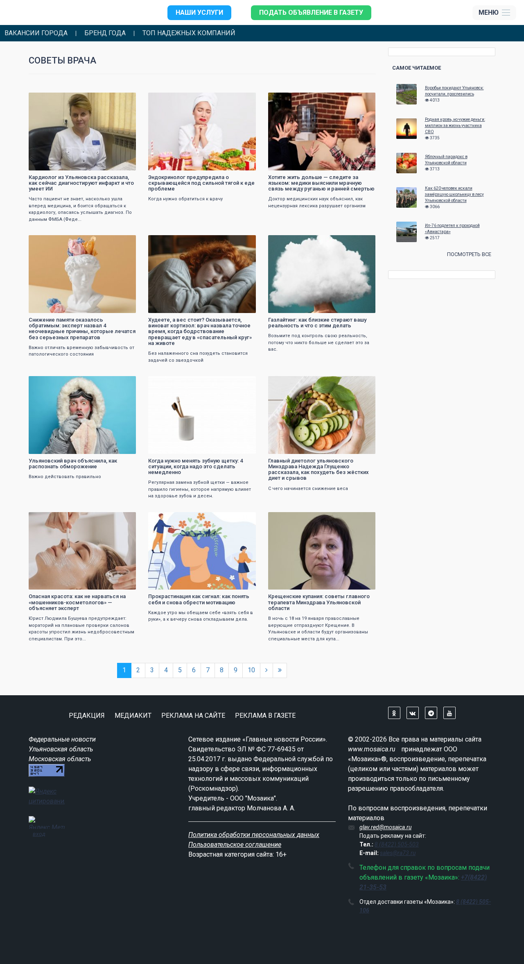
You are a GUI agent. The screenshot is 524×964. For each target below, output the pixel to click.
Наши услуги (199, 12)
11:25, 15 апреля (292, 100)
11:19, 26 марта (171, 242)
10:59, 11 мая (169, 100)
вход (39, 833)
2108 (362, 519)
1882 (122, 519)
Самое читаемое (416, 68)
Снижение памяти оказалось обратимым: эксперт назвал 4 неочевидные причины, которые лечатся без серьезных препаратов (82, 328)
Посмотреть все (469, 254)
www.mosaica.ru (371, 749)
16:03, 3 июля (50, 100)
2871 (242, 100)
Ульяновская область (61, 749)
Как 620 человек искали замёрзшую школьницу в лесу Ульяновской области (454, 194)
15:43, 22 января (172, 383)
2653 (242, 519)
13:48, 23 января (53, 383)
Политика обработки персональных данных (253, 835)
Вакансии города (36, 33)
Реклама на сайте (193, 715)
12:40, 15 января (172, 519)
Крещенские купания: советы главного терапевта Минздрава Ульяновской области (319, 602)
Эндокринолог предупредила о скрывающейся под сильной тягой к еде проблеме (201, 183)
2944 (242, 383)
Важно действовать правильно (65, 476)
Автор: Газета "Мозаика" (60, 163)
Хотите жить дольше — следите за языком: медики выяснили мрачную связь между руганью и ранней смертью (321, 183)
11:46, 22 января (292, 383)
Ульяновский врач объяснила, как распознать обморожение (73, 464)
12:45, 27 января (292, 242)
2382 (122, 242)
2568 (362, 242)
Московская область (60, 759)
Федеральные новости (62, 739)
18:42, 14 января (292, 519)
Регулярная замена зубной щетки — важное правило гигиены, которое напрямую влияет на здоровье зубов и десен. (199, 489)
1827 (362, 100)
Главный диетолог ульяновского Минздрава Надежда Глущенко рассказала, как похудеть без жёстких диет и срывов (318, 469)
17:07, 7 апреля (52, 242)
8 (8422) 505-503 (397, 844)
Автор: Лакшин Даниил (179, 163)
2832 (242, 242)
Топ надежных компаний (188, 33)
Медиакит (133, 715)
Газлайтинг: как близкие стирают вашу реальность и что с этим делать (317, 323)
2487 (362, 383)
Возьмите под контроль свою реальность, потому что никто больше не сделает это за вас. (318, 342)
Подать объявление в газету (311, 12)
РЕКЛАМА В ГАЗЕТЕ (265, 715)
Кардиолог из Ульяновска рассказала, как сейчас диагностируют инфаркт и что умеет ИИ (81, 183)
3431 (122, 100)
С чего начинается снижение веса (308, 488)
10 (251, 670)
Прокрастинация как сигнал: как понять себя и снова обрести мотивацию (198, 599)
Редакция (87, 715)
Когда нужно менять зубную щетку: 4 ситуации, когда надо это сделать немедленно (195, 467)
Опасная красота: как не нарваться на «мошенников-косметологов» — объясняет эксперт (77, 602)
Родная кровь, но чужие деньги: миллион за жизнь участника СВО (455, 125)
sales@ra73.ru (398, 853)
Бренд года (105, 33)
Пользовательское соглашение (234, 844)
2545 (122, 383)
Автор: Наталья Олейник (61, 447)
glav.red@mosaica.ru (385, 827)
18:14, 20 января (53, 519)
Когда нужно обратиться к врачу (185, 199)
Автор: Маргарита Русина (301, 306)
